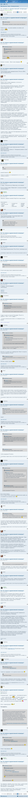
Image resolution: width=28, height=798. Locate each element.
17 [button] (13, 12)
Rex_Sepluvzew (6, 356)
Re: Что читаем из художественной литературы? (14, 17)
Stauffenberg (6, 46)
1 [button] (11, 12)
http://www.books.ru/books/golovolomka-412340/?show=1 (17, 723)
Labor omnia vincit (3, 32)
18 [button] (15, 12)
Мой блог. (2, 290)
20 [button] (19, 12)
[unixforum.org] (14, 1)
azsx (1, 639)
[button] (8, 12)
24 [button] (24, 12)
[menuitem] (2, 4)
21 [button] (21, 12)
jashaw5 (5, 264)
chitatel (6, 49)
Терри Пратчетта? (11, 648)
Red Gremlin (6, 737)
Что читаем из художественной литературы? (13, 8)
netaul (2, 603)
